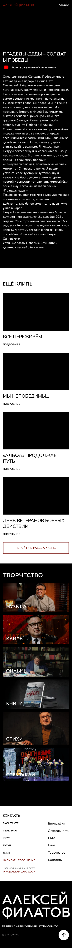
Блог (51, 845)
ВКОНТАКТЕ (10, 823)
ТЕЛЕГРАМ (10, 830)
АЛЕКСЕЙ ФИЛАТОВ (18, 5)
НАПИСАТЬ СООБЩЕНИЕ (19, 860)
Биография (56, 823)
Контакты (55, 860)
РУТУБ (7, 845)
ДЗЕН (6, 852)
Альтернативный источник (34, 67)
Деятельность (58, 831)
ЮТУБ (6, 838)
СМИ (51, 838)
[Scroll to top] (64, 935)
